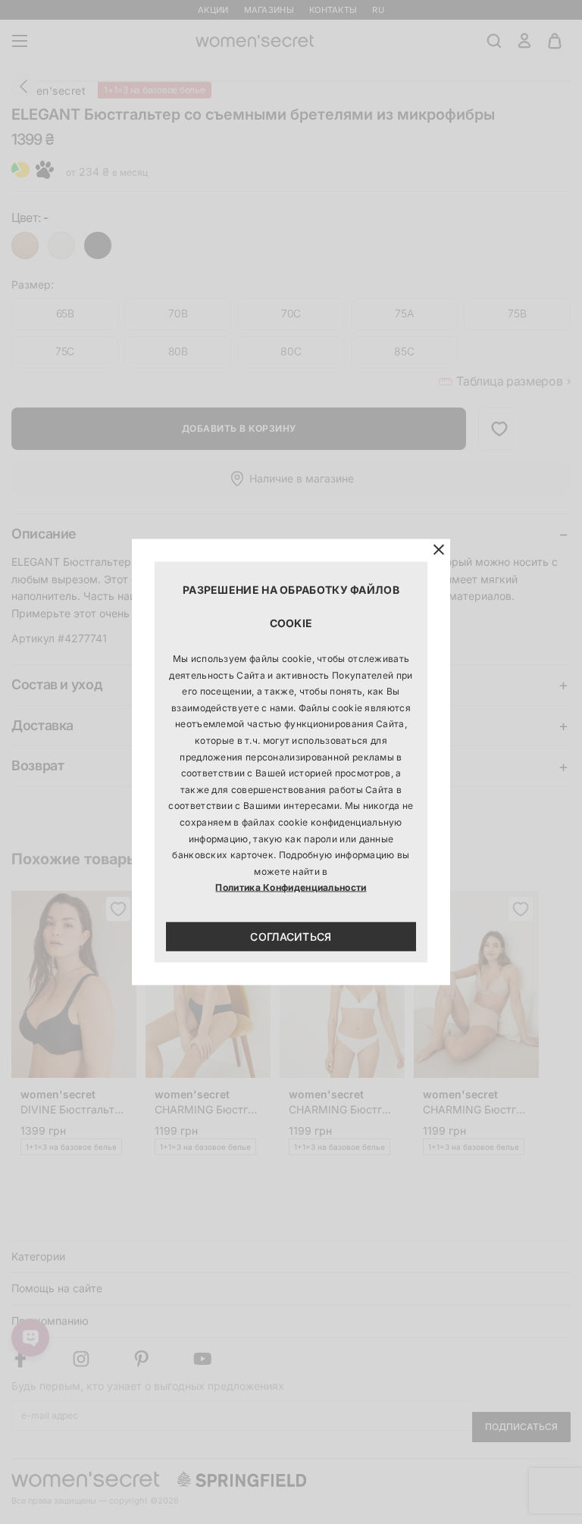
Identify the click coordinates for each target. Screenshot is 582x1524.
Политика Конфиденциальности (290, 887)
